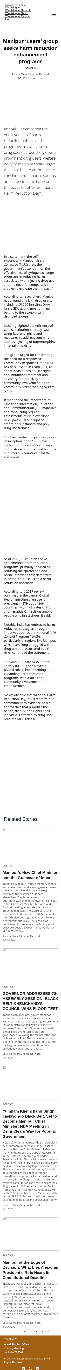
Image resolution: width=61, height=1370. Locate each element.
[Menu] (54, 15)
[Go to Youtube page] (37, 1368)
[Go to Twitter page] (30, 1368)
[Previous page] (13, 1331)
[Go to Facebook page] (23, 1368)
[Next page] (48, 1331)
